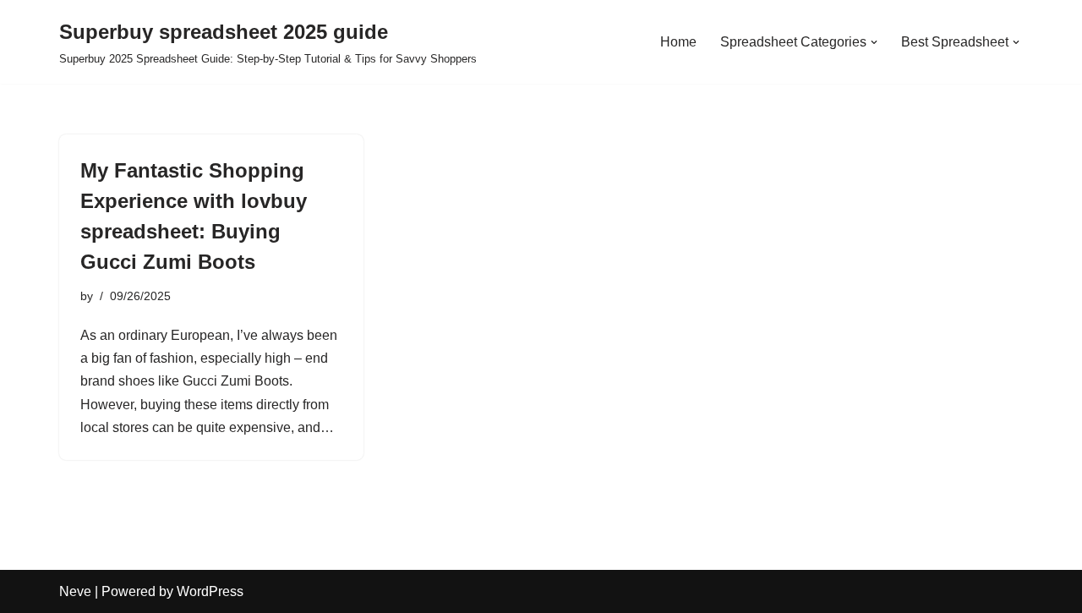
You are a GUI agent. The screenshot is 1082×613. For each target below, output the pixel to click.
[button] (874, 42)
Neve (75, 591)
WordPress (210, 591)
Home (678, 42)
